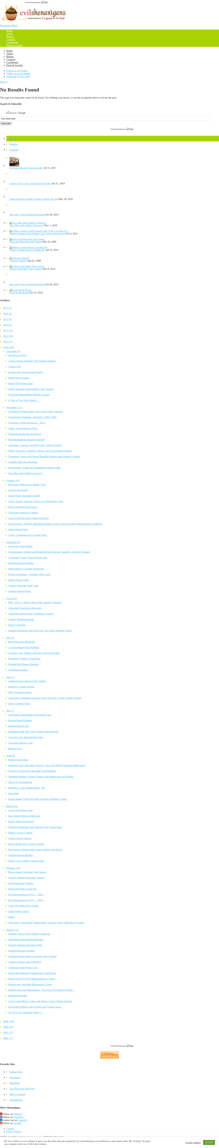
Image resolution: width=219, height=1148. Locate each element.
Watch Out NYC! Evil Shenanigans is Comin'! (31, 978)
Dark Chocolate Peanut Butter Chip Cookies (30, 389)
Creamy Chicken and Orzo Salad (25, 945)
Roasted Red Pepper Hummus (23, 664)
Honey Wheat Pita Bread (21, 821)
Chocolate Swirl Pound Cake (23, 967)
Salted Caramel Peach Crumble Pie (27, 250)
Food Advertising (31, 2)
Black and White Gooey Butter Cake (27, 484)
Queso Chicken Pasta (19, 703)
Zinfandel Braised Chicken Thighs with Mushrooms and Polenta (40, 776)
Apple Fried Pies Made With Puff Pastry (28, 518)
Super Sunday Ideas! (18, 911)
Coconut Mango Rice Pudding (23, 647)
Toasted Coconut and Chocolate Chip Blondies (32, 771)
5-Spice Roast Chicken (19, 838)
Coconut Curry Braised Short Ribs (25, 737)
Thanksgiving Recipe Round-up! (25, 434)
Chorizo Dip (14, 366)
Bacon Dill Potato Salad (20, 383)
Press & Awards (14, 45)
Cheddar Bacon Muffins (20, 855)
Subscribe (6, 123)
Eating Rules (15, 1071)
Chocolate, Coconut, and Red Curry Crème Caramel (34, 445)
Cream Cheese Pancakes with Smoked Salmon (31, 361)
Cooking (10, 39)
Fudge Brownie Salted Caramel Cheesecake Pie (33, 199)
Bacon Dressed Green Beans (22, 507)
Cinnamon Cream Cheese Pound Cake (27, 557)
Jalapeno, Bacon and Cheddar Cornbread (29, 933)
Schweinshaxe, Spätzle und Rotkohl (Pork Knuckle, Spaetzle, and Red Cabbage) (49, 552)
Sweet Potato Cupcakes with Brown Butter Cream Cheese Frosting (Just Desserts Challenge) (55, 523)
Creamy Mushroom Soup (21, 619)
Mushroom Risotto (17, 995)
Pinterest (17, 1114)
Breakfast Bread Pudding (21, 563)
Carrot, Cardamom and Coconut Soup (27, 535)
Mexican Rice (15, 748)
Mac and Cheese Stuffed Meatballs (27, 214)
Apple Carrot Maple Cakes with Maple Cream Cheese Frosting (40, 1001)
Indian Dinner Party (18, 529)
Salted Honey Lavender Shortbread (26, 568)
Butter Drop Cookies (18, 377)
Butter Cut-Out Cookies (20, 832)
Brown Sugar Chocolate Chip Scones (27, 872)
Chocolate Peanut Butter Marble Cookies (29, 394)
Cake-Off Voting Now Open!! (23, 905)
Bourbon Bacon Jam (18, 726)
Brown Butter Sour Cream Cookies (26, 844)
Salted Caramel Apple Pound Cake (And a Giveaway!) (37, 233)
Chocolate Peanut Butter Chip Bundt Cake (29, 714)
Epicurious (14, 1077)
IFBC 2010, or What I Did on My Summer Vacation (34, 602)
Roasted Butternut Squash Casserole (26, 439)
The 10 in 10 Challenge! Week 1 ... (26, 1012)
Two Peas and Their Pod (21, 1088)
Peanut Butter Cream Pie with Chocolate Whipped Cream (37, 799)
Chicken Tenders (18, 260)
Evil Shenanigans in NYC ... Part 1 (26, 900)
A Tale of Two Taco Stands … (23, 400)
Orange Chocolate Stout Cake (23, 585)
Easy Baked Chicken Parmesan (24, 816)
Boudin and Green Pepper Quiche (25, 372)
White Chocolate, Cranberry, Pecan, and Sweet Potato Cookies (40, 450)
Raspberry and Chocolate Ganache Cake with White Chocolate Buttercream (46, 765)
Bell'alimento (16, 1100)
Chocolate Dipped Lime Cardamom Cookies (30, 613)
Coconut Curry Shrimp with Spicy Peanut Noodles (34, 653)
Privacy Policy (13, 1131)
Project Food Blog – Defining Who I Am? (29, 574)
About (9, 33)
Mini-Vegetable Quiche (20, 692)
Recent (13, 138)
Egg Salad (13, 793)
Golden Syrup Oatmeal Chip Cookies (27, 681)
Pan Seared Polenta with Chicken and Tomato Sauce (34, 1007)
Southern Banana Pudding (21, 950)
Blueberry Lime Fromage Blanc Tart (26, 787)
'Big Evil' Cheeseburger (20, 782)
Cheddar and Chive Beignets (22, 462)
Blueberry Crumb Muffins (21, 686)
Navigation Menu (11, 35)
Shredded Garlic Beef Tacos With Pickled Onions (33, 731)
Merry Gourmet (17, 1094)
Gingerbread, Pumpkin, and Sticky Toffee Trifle (32, 417)
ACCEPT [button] (209, 1142)
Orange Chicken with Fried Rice (24, 962)
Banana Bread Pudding (20, 720)
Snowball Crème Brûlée (20, 546)
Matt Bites (14, 1083)
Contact (10, 1128)
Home (9, 31)
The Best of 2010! (17, 355)
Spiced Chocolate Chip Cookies (25, 269)
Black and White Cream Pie (22, 889)
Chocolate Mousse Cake (20, 743)
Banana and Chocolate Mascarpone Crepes (30, 984)
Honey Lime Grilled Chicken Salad (26, 860)
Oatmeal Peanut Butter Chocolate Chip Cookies (32, 956)
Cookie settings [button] (193, 1142)
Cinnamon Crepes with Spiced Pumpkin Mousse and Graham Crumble (44, 456)
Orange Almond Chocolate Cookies (26, 877)
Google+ (17, 1123)
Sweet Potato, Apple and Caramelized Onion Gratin (34, 467)
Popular (13, 144)
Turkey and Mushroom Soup (22, 428)
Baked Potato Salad (18, 759)
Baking (10, 36)
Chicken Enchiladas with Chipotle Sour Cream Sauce (35, 827)
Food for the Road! (19, 292)
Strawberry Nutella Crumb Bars (24, 658)
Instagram (18, 1117)
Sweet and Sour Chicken (20, 883)
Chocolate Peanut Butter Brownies (25, 939)
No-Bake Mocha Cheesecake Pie (26, 168)
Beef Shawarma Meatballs (21, 641)
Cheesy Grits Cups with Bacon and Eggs (30, 183)
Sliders (11, 917)
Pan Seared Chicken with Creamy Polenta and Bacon (35, 849)
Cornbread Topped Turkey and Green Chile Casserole (35, 411)
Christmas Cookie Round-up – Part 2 (27, 422)
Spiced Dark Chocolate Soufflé (24, 495)
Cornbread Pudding (18, 670)
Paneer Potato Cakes (18, 580)
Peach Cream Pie (16, 625)
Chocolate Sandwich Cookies (23, 512)
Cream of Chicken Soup (20, 810)
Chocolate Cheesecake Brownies (25, 608)
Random (13, 149)
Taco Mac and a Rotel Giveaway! (26, 225)
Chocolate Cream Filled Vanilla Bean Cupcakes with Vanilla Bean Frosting (46, 922)
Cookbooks (12, 42)
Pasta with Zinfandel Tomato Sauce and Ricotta (32, 973)
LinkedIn (22, 1120)
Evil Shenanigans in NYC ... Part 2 (26, 894)
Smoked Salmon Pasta (19, 591)
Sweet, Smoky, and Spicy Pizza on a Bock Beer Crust (35, 501)
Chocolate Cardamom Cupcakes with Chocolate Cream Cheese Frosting (44, 698)
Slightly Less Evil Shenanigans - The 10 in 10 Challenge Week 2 (41, 990)
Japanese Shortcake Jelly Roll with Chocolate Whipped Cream (40, 630)
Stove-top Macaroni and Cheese (25, 241)
